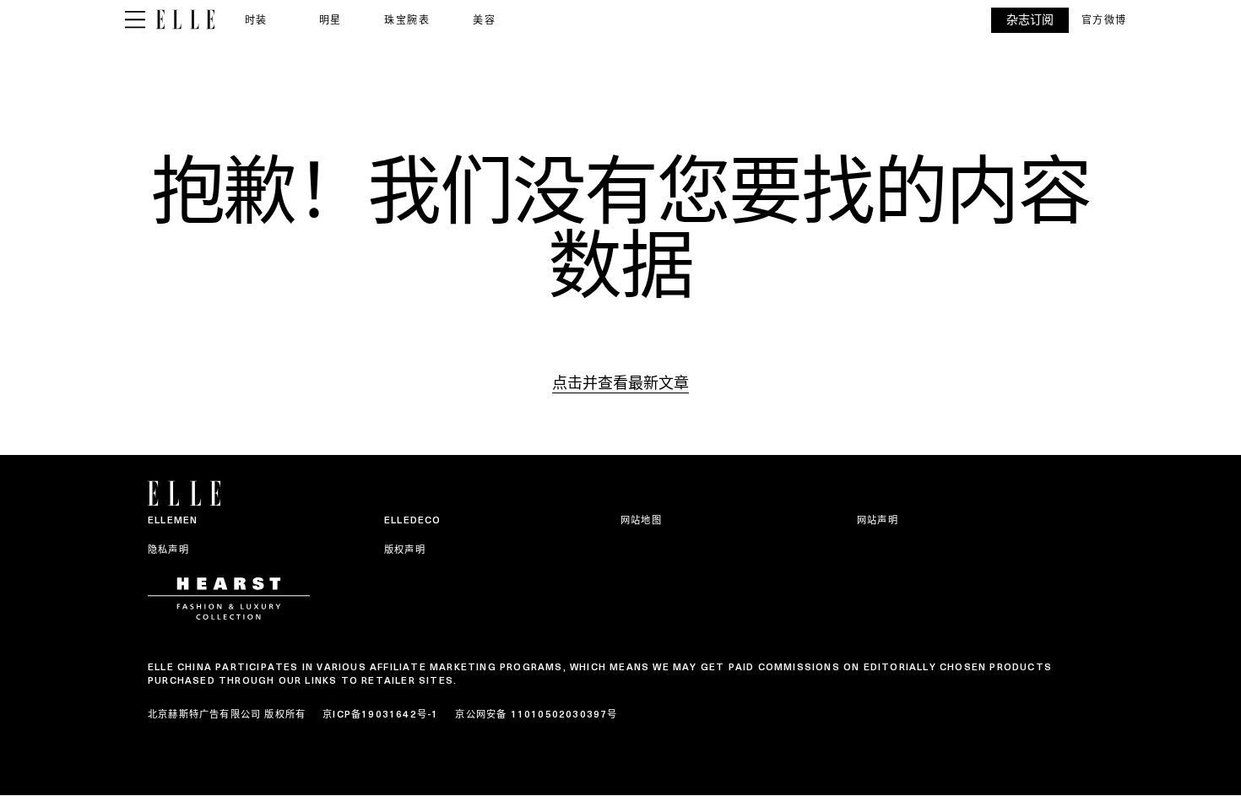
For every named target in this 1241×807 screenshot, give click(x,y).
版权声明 (404, 549)
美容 (484, 20)
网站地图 (641, 520)
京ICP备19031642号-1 (380, 714)
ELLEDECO (413, 520)
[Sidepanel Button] (135, 20)
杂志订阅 (1030, 20)
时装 (256, 20)
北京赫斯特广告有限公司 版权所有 (227, 714)
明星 (330, 20)
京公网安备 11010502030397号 (536, 714)
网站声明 (877, 520)
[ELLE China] (185, 19)
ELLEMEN (173, 520)
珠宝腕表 (407, 20)
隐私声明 (168, 549)
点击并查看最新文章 (620, 383)
